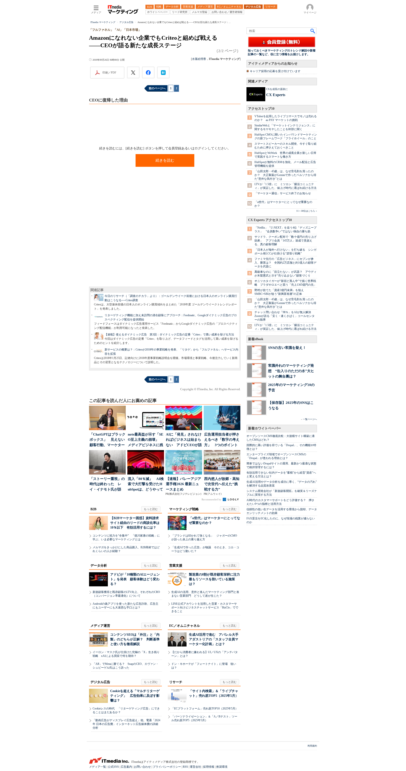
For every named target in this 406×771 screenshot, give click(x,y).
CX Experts (275, 95)
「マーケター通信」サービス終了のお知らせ (282, 193)
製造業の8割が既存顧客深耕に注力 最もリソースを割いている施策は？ (216, 579)
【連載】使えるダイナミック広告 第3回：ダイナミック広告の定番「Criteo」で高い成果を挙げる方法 (169, 334)
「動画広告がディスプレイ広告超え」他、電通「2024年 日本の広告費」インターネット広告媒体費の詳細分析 (126, 724)
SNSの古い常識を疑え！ (287, 348)
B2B (93, 509)
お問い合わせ (142, 766)
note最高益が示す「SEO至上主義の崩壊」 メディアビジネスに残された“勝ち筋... (145, 440)
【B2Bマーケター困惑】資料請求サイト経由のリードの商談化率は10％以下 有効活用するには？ (135, 522)
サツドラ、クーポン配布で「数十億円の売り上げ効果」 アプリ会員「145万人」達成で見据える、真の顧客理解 (285, 240)
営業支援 (175, 565)
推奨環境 (221, 766)
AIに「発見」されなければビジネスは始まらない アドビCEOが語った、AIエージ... (184, 440)
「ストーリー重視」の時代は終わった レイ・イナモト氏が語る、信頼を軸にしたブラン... (107, 484)
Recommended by (212, 499)
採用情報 (208, 766)
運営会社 (195, 766)
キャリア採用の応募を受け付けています (275, 71)
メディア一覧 (97, 766)
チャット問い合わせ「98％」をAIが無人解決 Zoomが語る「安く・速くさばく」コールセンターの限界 (284, 316)
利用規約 (312, 745)
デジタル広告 (100, 682)
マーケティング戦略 (184, 509)
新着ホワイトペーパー (264, 428)
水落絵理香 (199, 59)
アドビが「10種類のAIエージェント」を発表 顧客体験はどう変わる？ (135, 579)
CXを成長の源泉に (277, 89)
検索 (312, 30)
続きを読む (165, 160)
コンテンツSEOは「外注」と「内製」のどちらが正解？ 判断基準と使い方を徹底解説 (135, 639)
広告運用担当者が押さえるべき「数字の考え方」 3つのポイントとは (221, 440)
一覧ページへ (310, 419)
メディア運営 (100, 625)
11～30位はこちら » (306, 211)
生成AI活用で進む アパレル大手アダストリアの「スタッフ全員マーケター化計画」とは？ (213, 639)
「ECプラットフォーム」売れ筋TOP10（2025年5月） (204, 708)
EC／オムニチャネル (184, 625)
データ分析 (98, 565)
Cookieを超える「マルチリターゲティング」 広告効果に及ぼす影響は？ (135, 695)
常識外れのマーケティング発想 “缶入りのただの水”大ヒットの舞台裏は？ (291, 370)
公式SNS (113, 766)
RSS (185, 766)
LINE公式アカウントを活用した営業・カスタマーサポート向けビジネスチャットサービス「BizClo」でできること (204, 607)
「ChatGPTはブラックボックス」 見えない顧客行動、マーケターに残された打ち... (107, 440)
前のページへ (157, 88)
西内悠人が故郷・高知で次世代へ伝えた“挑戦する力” (221, 484)
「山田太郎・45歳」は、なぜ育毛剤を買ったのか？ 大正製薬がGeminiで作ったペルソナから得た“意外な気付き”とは (285, 175)
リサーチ (175, 682)
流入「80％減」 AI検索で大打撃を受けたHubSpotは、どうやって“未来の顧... (146, 484)
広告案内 (126, 766)
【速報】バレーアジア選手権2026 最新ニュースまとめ (183, 484)
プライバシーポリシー (167, 766)
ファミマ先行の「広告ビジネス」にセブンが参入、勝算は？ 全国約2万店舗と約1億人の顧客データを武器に (285, 262)
